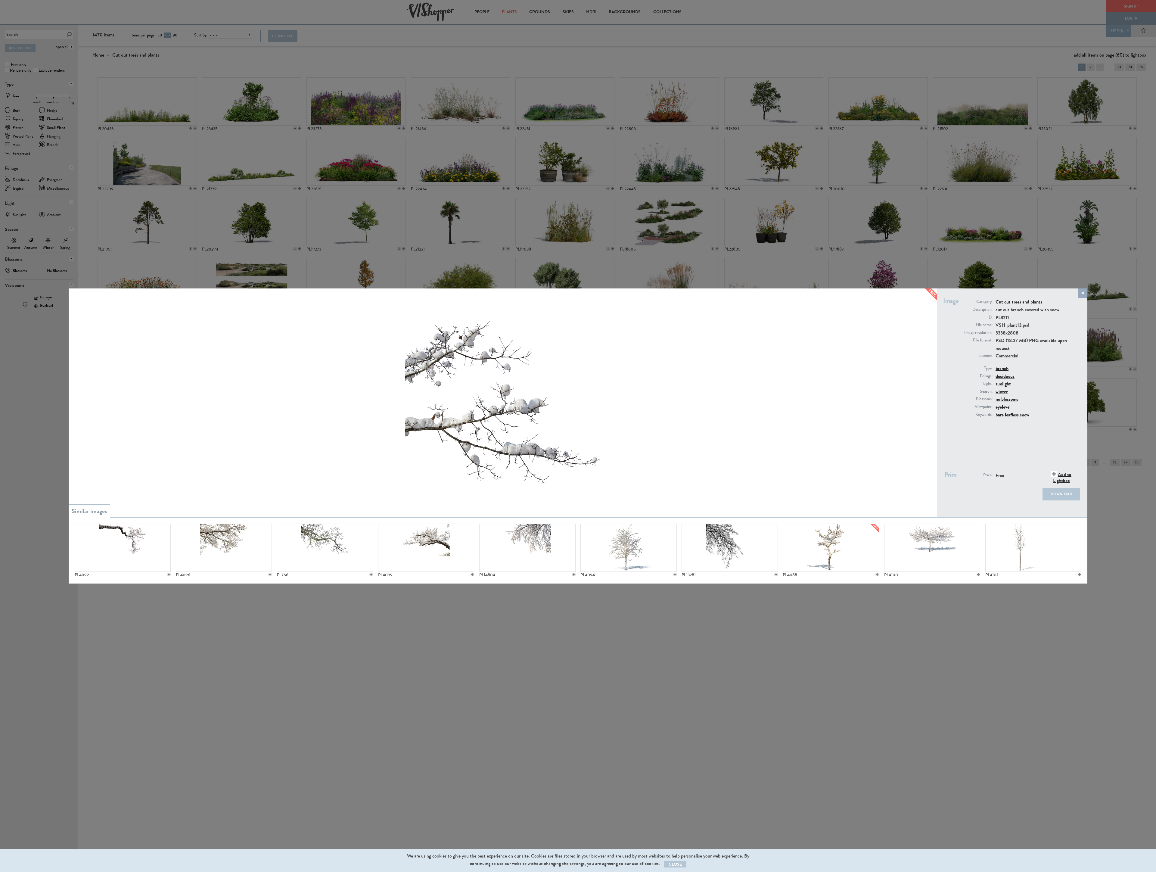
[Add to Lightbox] (169, 574)
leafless (1012, 414)
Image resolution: (978, 333)
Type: (988, 368)
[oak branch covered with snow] (123, 548)
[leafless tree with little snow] (1033, 548)
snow (1024, 414)
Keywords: (984, 415)
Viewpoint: (984, 407)
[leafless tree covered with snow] (932, 548)
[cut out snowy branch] (730, 548)
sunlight (1003, 383)
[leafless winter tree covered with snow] (628, 548)
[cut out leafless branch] (325, 548)
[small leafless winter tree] (831, 548)
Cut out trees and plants (1019, 301)
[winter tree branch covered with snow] (224, 548)
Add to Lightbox (1062, 477)
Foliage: (986, 376)
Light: (988, 384)
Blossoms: (984, 399)
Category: (984, 302)
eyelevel (1003, 406)
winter (1002, 391)
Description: (982, 310)
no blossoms (1007, 399)
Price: (988, 475)
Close (675, 864)
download (1061, 494)
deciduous (1005, 376)
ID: (990, 317)
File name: (984, 325)
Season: (986, 391)
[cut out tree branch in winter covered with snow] (527, 548)
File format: (983, 340)
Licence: (986, 356)
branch (1002, 368)
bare (1000, 414)
